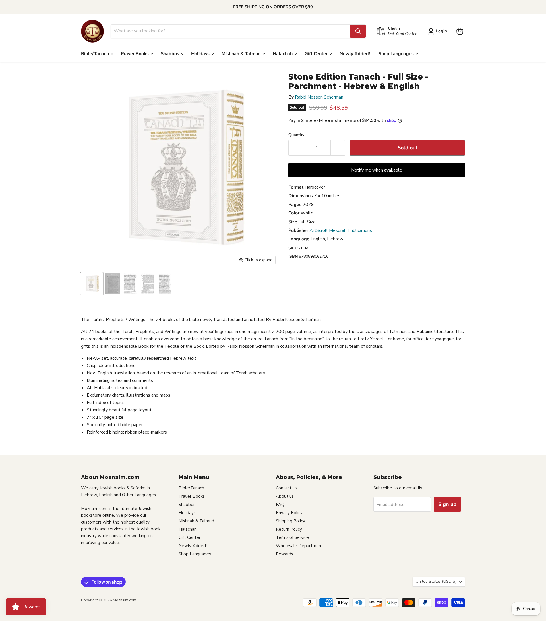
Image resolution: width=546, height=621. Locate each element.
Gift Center (317, 54)
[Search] (358, 31)
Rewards (284, 554)
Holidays (201, 54)
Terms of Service (292, 537)
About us (285, 496)
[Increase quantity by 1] (338, 148)
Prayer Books (135, 54)
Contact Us (286, 488)
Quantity (296, 135)
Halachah (283, 54)
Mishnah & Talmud (242, 54)
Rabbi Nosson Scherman (319, 97)
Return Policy (289, 529)
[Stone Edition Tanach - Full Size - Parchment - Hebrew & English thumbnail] (91, 283)
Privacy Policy (289, 513)
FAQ (280, 504)
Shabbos (170, 54)
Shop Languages (397, 54)
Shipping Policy (290, 521)
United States (436, 581)
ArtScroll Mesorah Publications (340, 230)
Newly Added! (355, 54)
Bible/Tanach (95, 54)
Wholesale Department (299, 546)
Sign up (447, 504)
